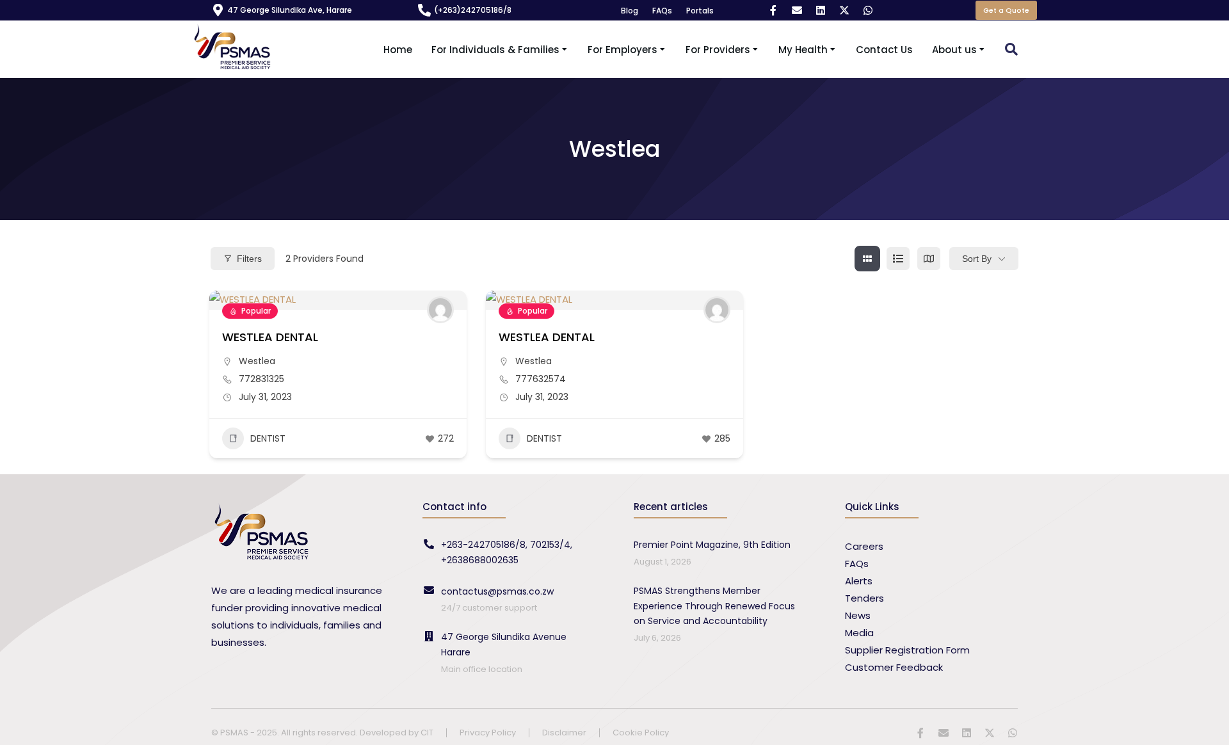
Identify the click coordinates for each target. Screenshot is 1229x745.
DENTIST (267, 438)
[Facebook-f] (773, 10)
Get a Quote (1006, 10)
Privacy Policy (488, 733)
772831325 (261, 379)
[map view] (929, 258)
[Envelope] (797, 10)
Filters (249, 258)
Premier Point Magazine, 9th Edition (712, 544)
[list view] (898, 258)
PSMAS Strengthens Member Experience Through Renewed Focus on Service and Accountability (714, 606)
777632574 (540, 379)
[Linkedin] (820, 10)
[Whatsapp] (868, 10)
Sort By (977, 258)
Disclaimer (564, 733)
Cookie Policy (641, 733)
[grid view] (867, 258)
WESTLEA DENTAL (270, 337)
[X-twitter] (844, 10)
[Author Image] (440, 309)
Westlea (257, 361)
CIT (427, 732)
